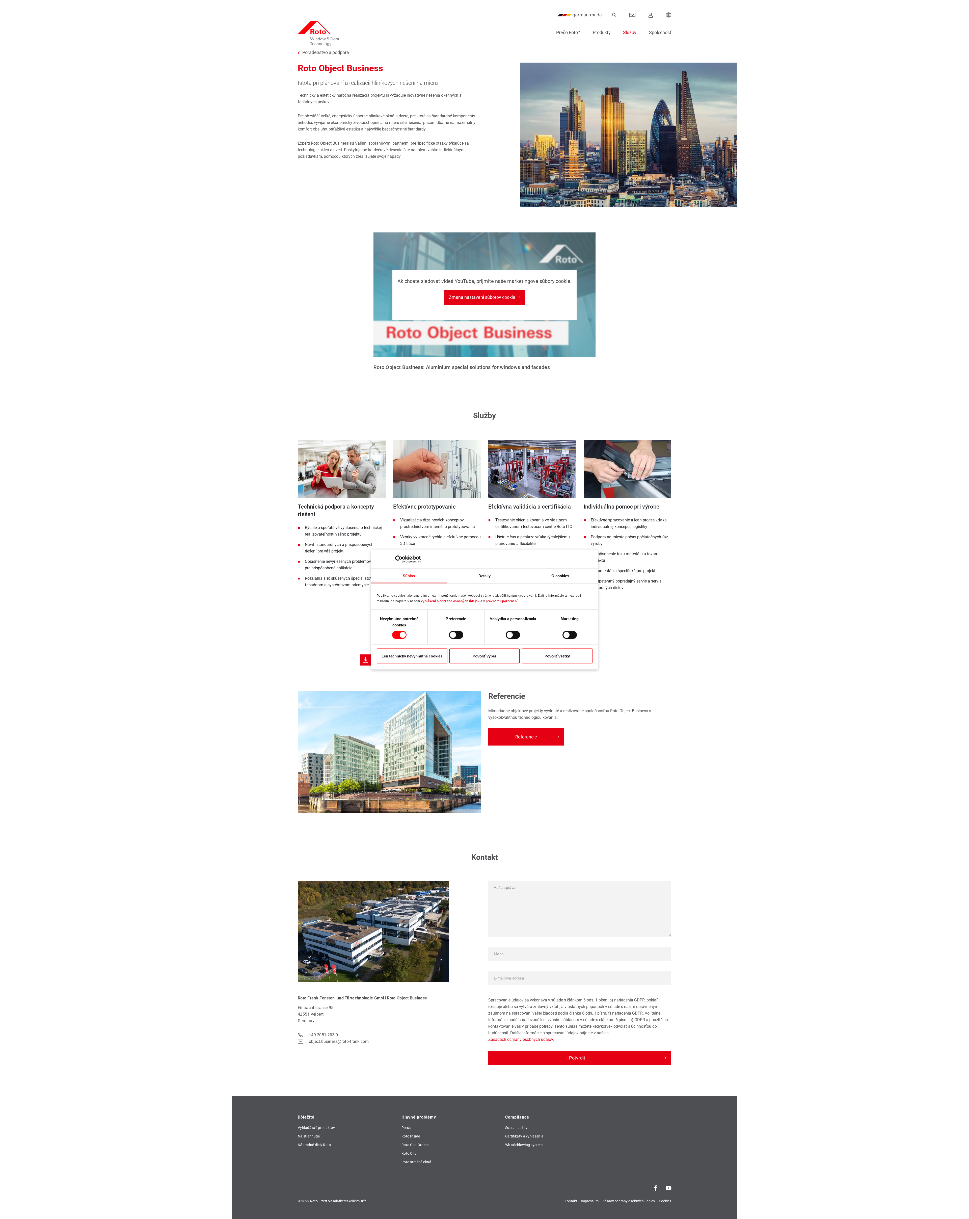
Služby (629, 32)
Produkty (601, 32)
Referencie (526, 736)
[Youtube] (668, 1187)
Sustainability (516, 1128)
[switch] (456, 635)
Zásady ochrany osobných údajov (628, 1201)
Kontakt (570, 1201)
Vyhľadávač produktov (316, 1128)
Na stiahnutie (309, 1136)
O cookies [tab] (560, 576)
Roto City (409, 1153)
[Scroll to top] (958, 1208)
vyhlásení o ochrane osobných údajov (450, 601)
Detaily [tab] (484, 576)
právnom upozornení (502, 601)
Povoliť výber (484, 656)
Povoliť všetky (557, 656)
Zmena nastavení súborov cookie (482, 297)
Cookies (665, 1201)
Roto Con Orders (415, 1145)
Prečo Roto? (568, 32)
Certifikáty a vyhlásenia (524, 1136)
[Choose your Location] (668, 15)
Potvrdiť (577, 1058)
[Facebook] (655, 1187)
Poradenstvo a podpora (325, 52)
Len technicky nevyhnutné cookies (412, 656)
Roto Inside (410, 1136)
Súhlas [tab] (409, 576)
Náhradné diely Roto (314, 1145)
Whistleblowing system (524, 1145)
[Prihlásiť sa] (651, 15)
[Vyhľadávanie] (614, 15)
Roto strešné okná (416, 1162)
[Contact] (632, 15)
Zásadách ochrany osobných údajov (520, 1039)
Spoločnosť (660, 32)
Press (406, 1128)
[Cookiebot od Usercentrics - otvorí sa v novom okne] (399, 559)
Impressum (590, 1201)
